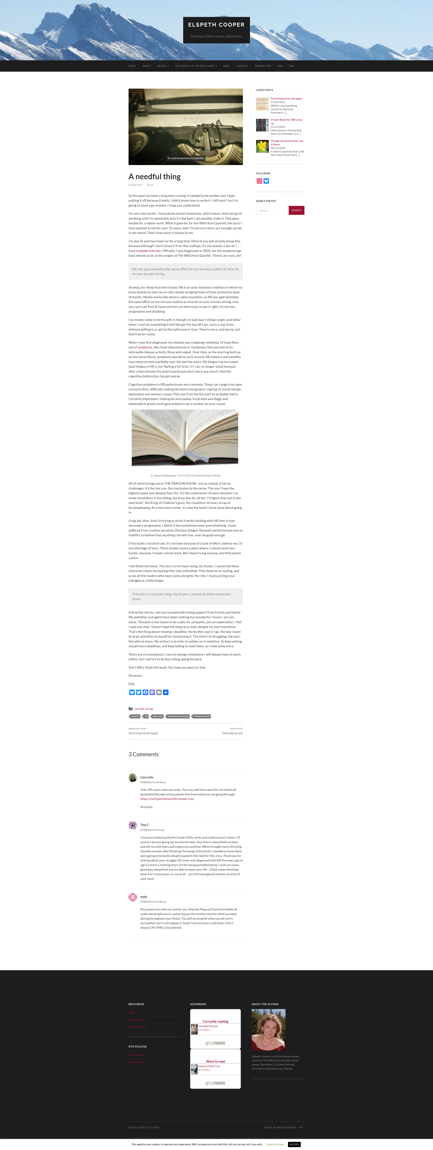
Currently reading (215, 1021)
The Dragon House (178, 716)
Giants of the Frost (209, 1066)
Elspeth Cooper (216, 25)
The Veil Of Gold (208, 1026)
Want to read (215, 1061)
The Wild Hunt (202, 716)
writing (149, 708)
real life (158, 716)
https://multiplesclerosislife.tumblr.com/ (167, 799)
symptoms (145, 347)
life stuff (139, 708)
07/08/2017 (136, 185)
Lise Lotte (146, 777)
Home (132, 66)
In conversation (138, 1026)
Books (162, 66)
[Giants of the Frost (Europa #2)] (194, 1073)
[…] (285, 112)
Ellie (150, 185)
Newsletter (263, 66)
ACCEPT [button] (294, 1144)
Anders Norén (286, 1127)
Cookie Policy (136, 1062)
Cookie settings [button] (275, 1144)
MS (146, 716)
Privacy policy (137, 1054)
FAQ (280, 66)
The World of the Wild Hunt (194, 66)
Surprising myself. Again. (144, 731)
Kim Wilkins (205, 1030)
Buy (291, 66)
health (135, 716)
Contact (242, 66)
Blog (226, 66)
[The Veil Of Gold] (194, 1033)
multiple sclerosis (148, 251)
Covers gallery (137, 1019)
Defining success (232, 731)
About (147, 66)
